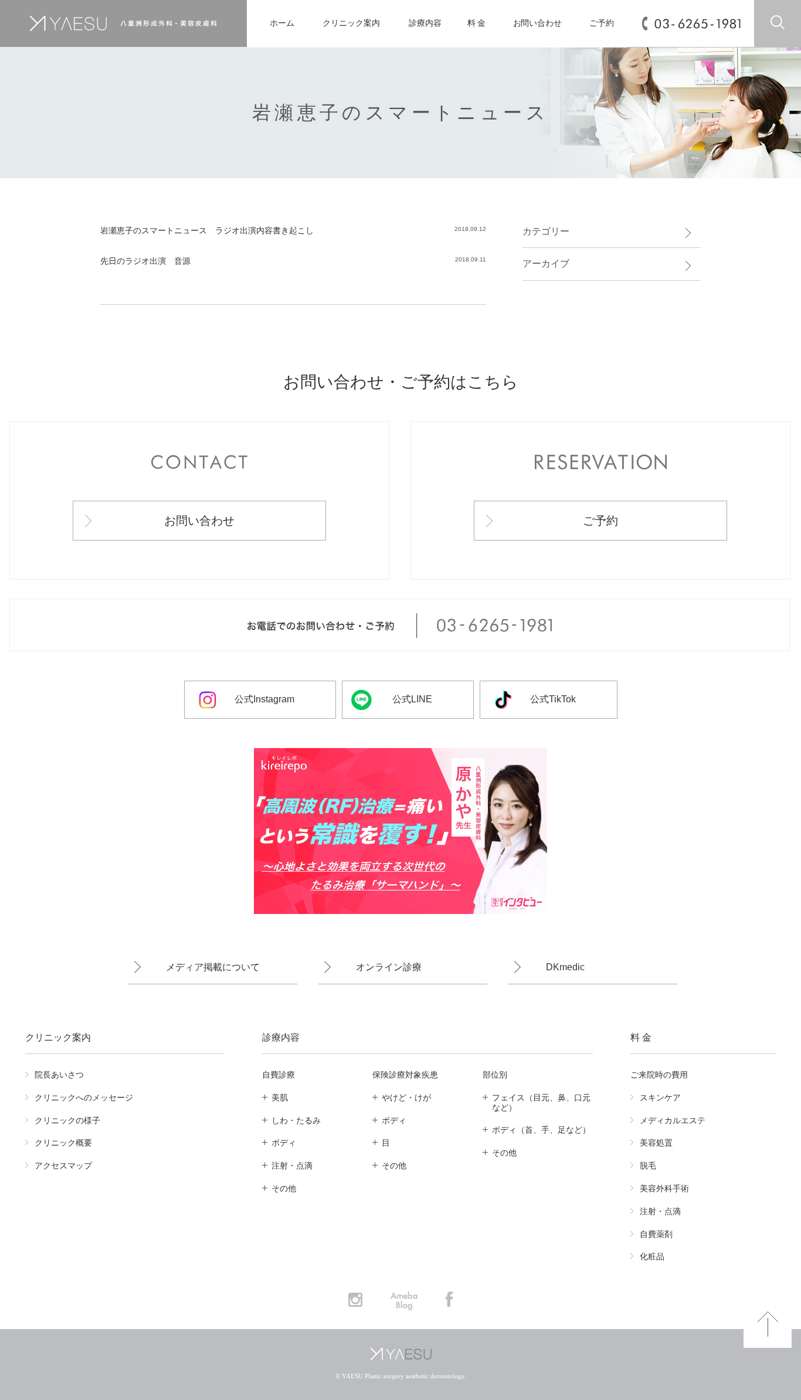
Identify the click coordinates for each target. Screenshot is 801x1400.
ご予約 (601, 23)
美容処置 (656, 1142)
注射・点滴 (292, 1165)
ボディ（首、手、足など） (541, 1129)
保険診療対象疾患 (405, 1074)
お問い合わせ (537, 23)
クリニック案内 (351, 23)
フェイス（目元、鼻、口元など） (541, 1102)
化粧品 (652, 1256)
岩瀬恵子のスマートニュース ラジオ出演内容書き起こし (207, 230)
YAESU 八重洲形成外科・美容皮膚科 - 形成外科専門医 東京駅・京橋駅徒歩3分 (123, 23)
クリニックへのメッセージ (84, 1097)
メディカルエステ (672, 1120)
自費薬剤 (656, 1234)
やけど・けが (406, 1097)
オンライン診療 (389, 967)
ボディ (283, 1142)
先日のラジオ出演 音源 (145, 261)
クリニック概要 (63, 1142)
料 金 (476, 23)
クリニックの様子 (67, 1120)
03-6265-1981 (697, 23)
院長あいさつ (59, 1074)
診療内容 (425, 23)
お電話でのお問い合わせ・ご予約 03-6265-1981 (399, 625)
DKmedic (565, 967)
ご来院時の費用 (659, 1074)
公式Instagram (264, 699)
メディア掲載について (213, 967)
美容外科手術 (664, 1188)
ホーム (282, 23)
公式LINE (412, 699)
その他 (283, 1188)
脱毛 (648, 1165)
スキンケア (660, 1097)
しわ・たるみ (296, 1120)
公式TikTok (553, 699)
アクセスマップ (63, 1165)
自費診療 (278, 1074)
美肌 (279, 1097)
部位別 (495, 1074)
